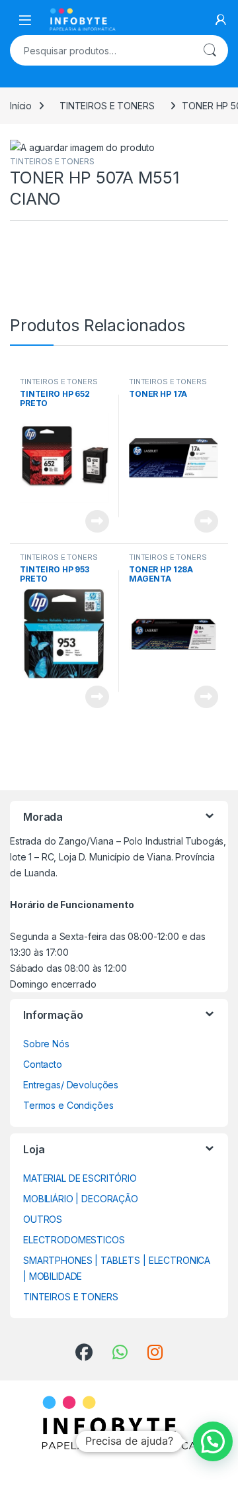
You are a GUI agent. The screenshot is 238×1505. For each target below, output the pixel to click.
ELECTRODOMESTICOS (74, 1239)
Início (21, 105)
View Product (92, 521)
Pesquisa (209, 50)
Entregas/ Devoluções (70, 1084)
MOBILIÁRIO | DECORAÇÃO (80, 1198)
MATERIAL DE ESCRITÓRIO (80, 1178)
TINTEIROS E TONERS (107, 105)
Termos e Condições (68, 1105)
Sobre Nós (46, 1043)
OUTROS (42, 1219)
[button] (213, 1441)
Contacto (42, 1064)
